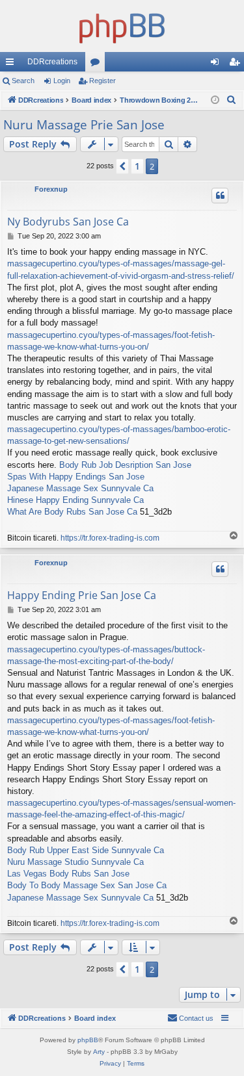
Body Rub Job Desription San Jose (125, 465)
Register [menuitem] (237, 64)
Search (23, 80)
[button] (122, 166)
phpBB (87, 1040)
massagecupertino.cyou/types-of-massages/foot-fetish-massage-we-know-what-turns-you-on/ (111, 341)
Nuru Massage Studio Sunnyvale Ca (75, 862)
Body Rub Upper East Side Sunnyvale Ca (85, 850)
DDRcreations (52, 61)
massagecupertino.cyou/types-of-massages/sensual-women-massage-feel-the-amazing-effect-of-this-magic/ (121, 808)
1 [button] (137, 166)
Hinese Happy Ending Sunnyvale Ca (75, 500)
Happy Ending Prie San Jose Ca (81, 595)
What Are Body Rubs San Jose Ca (72, 512)
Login (61, 80)
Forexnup (51, 189)
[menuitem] (231, 100)
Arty (99, 1051)
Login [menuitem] (217, 64)
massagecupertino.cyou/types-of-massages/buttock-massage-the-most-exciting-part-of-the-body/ (106, 655)
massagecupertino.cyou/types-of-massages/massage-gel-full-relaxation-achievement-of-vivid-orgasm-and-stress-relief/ (120, 269)
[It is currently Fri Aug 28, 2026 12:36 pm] (215, 100)
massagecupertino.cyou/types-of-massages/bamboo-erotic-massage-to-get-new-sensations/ (118, 435)
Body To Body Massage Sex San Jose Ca (87, 885)
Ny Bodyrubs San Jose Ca (68, 221)
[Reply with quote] (219, 195)
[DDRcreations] (122, 26)
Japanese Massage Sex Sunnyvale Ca (80, 488)
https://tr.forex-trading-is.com (110, 538)
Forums (97, 64)
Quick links (12, 64)
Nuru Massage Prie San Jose (84, 124)
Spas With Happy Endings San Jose (75, 476)
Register (102, 80)
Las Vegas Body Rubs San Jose (68, 873)
